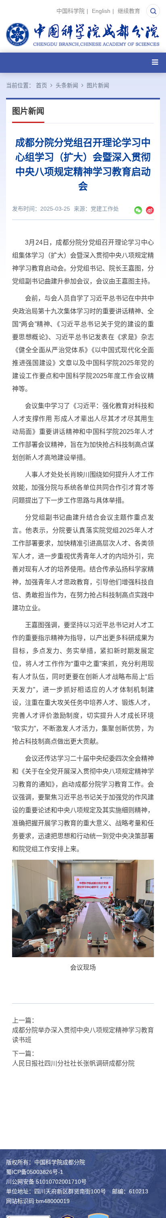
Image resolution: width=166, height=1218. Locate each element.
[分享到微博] (150, 210)
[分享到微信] (138, 210)
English (101, 11)
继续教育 (129, 11)
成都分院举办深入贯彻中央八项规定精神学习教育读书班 (83, 1035)
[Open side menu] (155, 62)
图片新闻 (98, 85)
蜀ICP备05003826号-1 (34, 1172)
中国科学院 (70, 11)
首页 (41, 85)
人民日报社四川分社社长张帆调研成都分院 (73, 1063)
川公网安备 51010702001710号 (46, 1181)
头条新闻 (67, 85)
